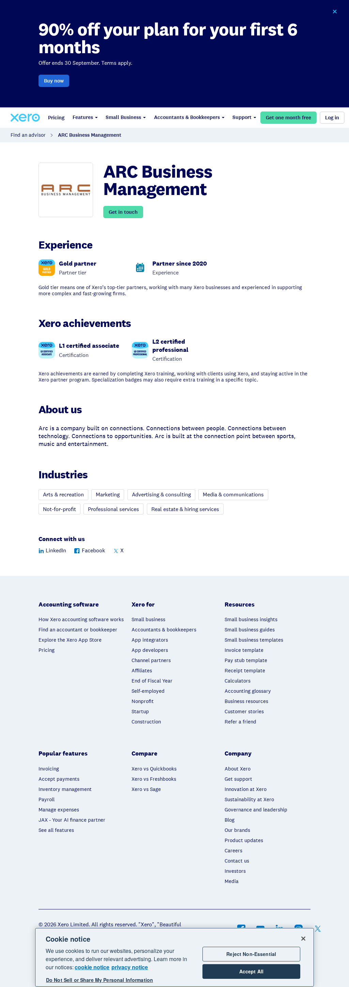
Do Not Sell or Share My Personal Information (99, 979)
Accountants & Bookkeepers (187, 117)
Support (242, 117)
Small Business (123, 117)
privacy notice (129, 967)
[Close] (303, 938)
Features (83, 117)
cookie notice (92, 967)
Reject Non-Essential (251, 954)
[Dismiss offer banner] (334, 11)
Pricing (56, 117)
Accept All (251, 971)
